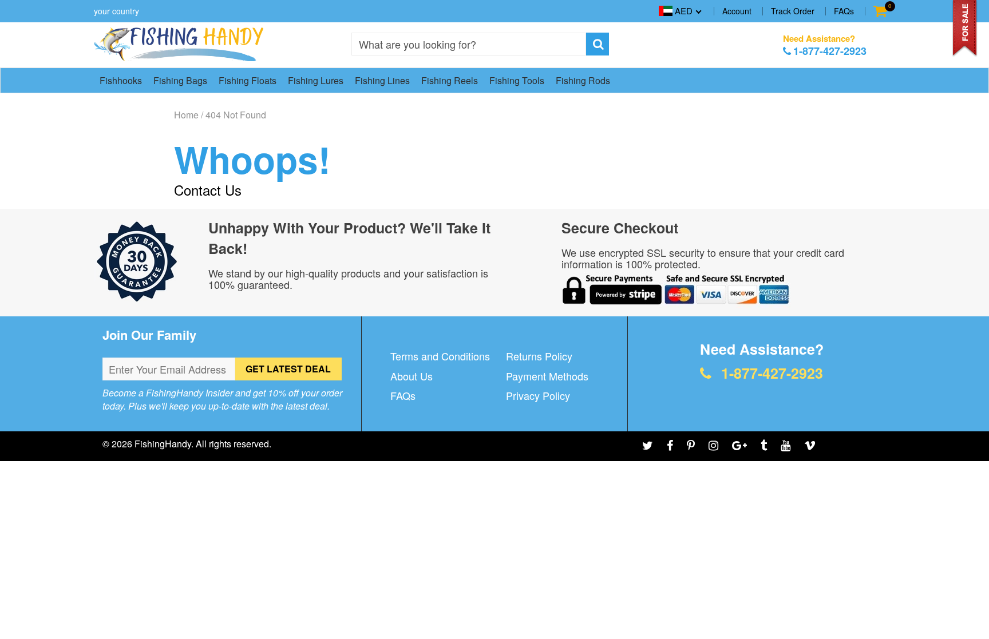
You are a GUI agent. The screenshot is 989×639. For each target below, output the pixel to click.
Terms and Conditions (440, 355)
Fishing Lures (315, 80)
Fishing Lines (382, 80)
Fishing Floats (247, 80)
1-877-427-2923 (830, 50)
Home (186, 115)
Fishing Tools (516, 80)
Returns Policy (539, 355)
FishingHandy (162, 443)
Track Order (792, 11)
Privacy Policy (538, 395)
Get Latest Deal (288, 368)
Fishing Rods (583, 80)
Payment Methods (547, 375)
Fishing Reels (449, 80)
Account (736, 11)
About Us (411, 375)
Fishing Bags (180, 80)
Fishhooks (121, 80)
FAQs (844, 11)
